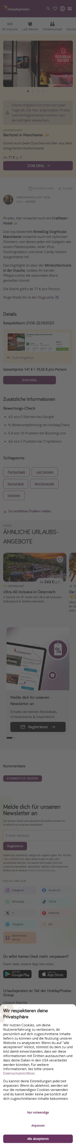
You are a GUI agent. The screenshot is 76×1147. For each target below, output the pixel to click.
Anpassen (38, 1125)
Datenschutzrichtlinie (19, 1073)
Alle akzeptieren (38, 1139)
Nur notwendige (38, 1112)
